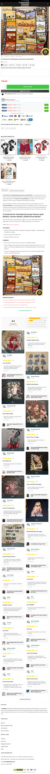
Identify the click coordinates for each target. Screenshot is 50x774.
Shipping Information (6, 744)
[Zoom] (2, 53)
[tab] (4, 190)
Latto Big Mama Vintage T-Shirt (38, 543)
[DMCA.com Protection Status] (18, 770)
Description (5, 190)
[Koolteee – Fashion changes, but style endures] (25, 4)
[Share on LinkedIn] (14, 128)
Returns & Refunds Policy (7, 725)
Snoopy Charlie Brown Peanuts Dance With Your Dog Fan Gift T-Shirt (19, 300)
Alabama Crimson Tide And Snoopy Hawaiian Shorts (25, 158)
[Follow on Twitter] (24, 0)
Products (7, 56)
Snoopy (21, 124)
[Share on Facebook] (4, 128)
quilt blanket (21, 203)
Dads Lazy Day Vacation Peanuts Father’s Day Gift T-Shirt (8, 182)
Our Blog (3, 738)
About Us (3, 723)
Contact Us (3, 741)
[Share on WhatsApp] (2, 128)
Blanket (13, 56)
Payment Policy (4, 746)
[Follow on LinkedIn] (28, 0)
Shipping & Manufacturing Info (17, 190)
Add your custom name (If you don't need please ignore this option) (16, 67)
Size (2, 61)
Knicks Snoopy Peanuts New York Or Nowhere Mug (15, 305)
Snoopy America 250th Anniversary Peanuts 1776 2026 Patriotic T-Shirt (20, 307)
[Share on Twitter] (7, 128)
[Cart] (48, 4)
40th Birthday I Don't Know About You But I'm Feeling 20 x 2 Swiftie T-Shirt (15, 569)
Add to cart (28, 87)
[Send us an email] (25, 0)
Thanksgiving (27, 124)
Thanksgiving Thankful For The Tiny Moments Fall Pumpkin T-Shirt (19, 302)
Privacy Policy (4, 728)
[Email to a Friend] (9, 128)
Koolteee (37, 221)
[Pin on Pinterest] (12, 128)
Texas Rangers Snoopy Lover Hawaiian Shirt (41, 158)
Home (2, 56)
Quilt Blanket (19, 56)
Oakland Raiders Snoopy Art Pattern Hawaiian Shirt (8, 158)
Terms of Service (5, 730)
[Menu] (2, 4)
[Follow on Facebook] (21, 0)
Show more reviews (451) (25, 699)
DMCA (2, 749)
